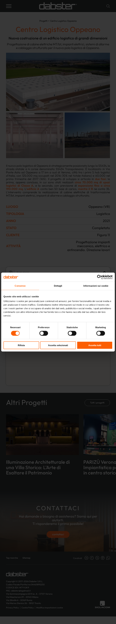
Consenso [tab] (20, 285)
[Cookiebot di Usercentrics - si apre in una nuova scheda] (99, 277)
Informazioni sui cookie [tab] (95, 285)
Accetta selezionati (58, 345)
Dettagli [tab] (58, 285)
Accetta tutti (94, 345)
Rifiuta (21, 345)
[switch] (43, 333)
